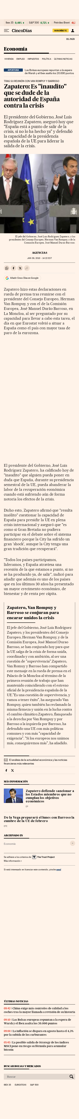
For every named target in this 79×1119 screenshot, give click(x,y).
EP (27, 806)
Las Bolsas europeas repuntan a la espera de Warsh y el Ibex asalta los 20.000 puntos (49, 72)
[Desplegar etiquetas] (72, 843)
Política (46, 59)
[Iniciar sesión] (72, 30)
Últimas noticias (63, 59)
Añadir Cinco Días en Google (24, 278)
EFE (5, 826)
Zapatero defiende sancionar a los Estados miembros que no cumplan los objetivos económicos (50, 796)
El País (70, 39)
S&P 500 (34, 22)
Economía (15, 49)
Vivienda (9, 59)
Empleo (20, 59)
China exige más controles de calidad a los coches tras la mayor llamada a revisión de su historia (39, 1010)
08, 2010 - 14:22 (39, 258)
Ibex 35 (9, 22)
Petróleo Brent (62, 22)
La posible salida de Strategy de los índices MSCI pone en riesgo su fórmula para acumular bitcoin (36, 1046)
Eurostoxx (20, 1085)
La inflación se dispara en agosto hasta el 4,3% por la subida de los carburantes (38, 1032)
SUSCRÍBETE (60, 30)
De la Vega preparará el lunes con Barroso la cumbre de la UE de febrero (39, 819)
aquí (58, 869)
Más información (12, 861)
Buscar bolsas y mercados (22, 1066)
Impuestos (33, 59)
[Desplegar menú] (6, 30)
